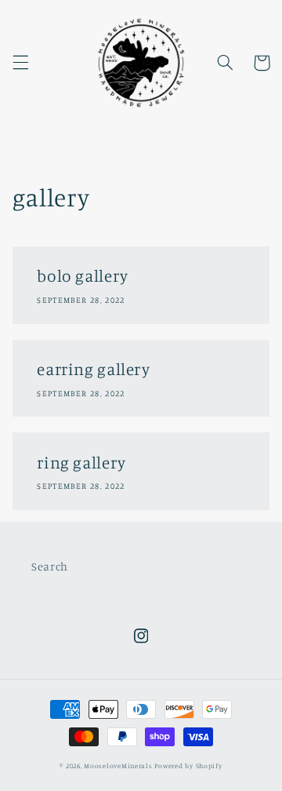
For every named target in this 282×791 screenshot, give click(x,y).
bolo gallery (82, 275)
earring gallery (93, 369)
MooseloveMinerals (118, 765)
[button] (20, 63)
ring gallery (81, 462)
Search (49, 566)
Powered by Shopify (188, 765)
